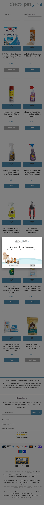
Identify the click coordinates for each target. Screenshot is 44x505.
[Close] (42, 237)
